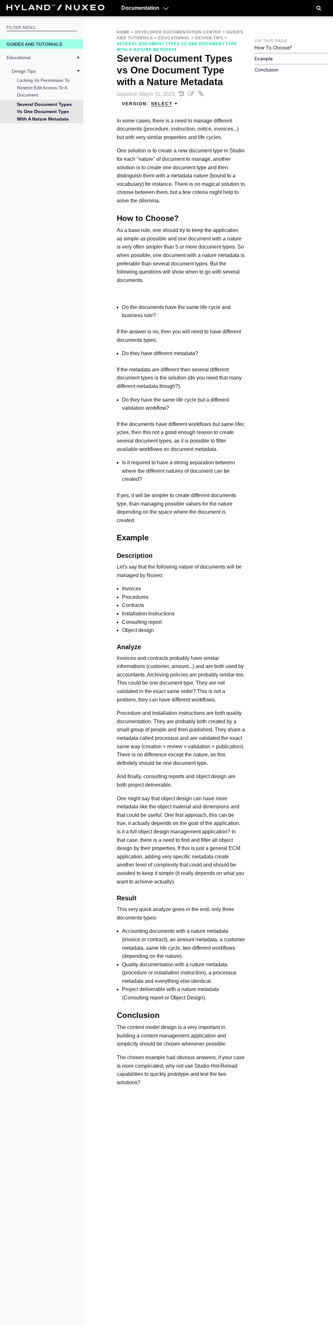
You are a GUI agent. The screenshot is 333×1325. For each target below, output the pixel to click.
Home (123, 32)
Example (264, 58)
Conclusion (266, 69)
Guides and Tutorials (34, 44)
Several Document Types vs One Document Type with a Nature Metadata (44, 112)
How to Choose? (273, 47)
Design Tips (24, 71)
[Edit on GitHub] (191, 94)
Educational (19, 57)
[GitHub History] (182, 94)
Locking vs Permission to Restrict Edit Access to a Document (43, 87)
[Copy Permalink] (201, 94)
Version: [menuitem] (147, 103)
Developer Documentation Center (178, 32)
